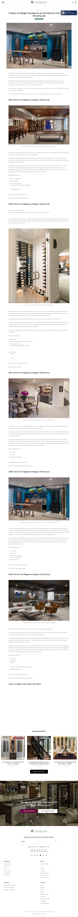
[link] (3, 2)
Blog (5, 868)
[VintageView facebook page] (32, 855)
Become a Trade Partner (9, 887)
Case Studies (6, 873)
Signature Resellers (44, 873)
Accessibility (43, 901)
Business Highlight (18, 738)
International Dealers (44, 903)
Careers (42, 868)
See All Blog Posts (39, 771)
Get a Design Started (48, 811)
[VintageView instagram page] (43, 855)
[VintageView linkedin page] (35, 855)
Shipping (42, 887)
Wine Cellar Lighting (44, 877)
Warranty (42, 892)
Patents (42, 889)
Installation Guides (44, 894)
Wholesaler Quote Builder (9, 889)
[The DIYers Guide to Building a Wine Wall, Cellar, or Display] (65, 748)
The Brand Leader (42, 913)
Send (55, 841)
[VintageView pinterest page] (37, 855)
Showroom (42, 870)
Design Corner (45, 738)
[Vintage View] (39, 830)
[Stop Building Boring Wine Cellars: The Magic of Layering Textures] (39, 748)
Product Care (43, 896)
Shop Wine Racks (29, 811)
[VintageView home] (39, 2)
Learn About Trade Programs (10, 885)
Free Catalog (6, 866)
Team (41, 866)
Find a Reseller (7, 875)
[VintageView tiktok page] (46, 855)
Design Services (43, 875)
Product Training (7, 870)
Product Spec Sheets (44, 898)
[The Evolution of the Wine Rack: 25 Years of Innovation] (13, 748)
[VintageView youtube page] (40, 855)
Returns (42, 885)
